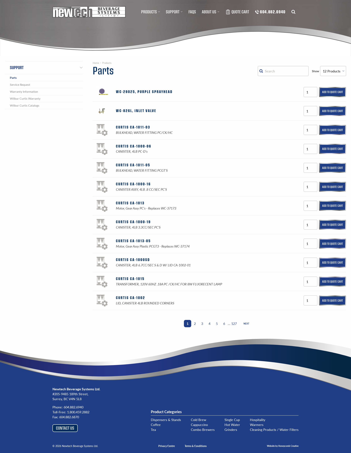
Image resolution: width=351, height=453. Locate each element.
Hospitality (257, 419)
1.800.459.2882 (78, 412)
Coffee (156, 424)
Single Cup (232, 419)
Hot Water (232, 424)
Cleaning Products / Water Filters (274, 429)
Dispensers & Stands (166, 419)
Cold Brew (198, 419)
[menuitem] (150, 11)
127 (234, 323)
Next (246, 323)
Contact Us (65, 428)
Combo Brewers (203, 429)
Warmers (256, 424)
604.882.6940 (73, 407)
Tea (153, 429)
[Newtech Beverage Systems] (89, 11)
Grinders (230, 429)
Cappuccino (199, 424)
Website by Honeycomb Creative (283, 446)
